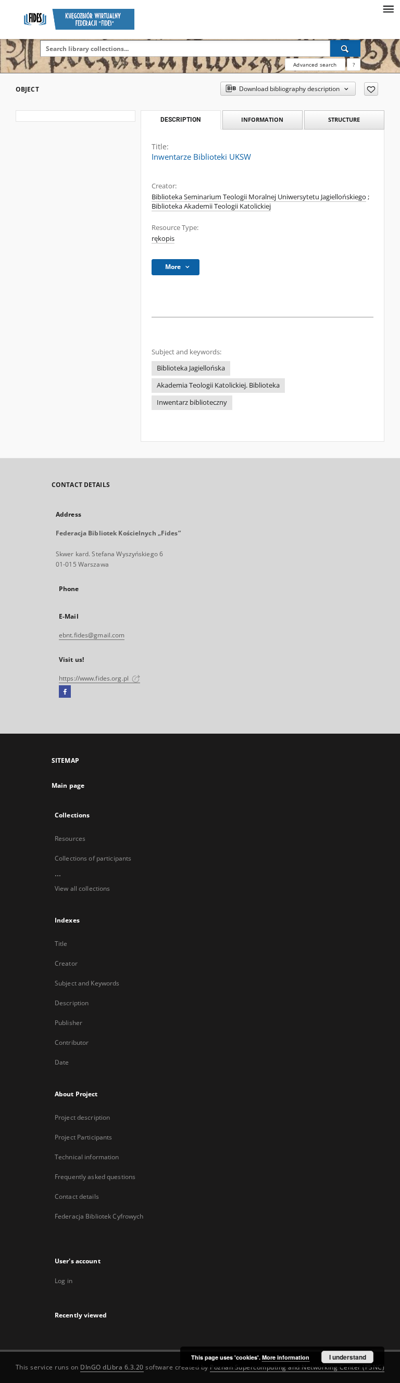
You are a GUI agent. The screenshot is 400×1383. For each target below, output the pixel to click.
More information (285, 1357)
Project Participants (83, 1137)
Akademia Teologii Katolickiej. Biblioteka (218, 385)
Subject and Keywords (87, 983)
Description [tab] (180, 119)
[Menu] (388, 8)
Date (62, 1062)
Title (61, 943)
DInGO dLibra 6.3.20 (112, 1367)
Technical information (87, 1156)
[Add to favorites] (371, 89)
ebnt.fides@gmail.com (91, 635)
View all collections (82, 888)
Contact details (77, 1196)
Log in (63, 1280)
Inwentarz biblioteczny (192, 402)
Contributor (72, 1042)
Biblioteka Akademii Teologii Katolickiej (211, 206)
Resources (70, 838)
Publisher (68, 1022)
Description (72, 1002)
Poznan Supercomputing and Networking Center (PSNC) (297, 1367)
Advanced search (314, 64)
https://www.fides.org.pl (94, 678)
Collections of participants (93, 858)
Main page (68, 785)
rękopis (163, 238)
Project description (82, 1117)
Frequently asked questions (95, 1176)
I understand (347, 1357)
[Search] (345, 48)
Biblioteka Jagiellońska (191, 368)
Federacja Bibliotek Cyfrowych (99, 1216)
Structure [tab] (344, 119)
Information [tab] (262, 119)
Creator (66, 963)
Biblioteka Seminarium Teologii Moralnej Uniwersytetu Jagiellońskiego (259, 197)
